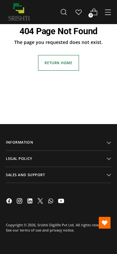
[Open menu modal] (107, 12)
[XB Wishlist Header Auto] (78, 12)
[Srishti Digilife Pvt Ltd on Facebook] (10, 202)
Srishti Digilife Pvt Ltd (55, 224)
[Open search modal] (63, 12)
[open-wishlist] (104, 223)
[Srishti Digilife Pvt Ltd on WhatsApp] (51, 202)
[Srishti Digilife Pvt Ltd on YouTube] (62, 202)
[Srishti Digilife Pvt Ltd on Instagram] (20, 202)
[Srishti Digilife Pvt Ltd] (19, 12)
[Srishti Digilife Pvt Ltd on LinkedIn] (30, 202)
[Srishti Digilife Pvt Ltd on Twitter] (41, 202)
